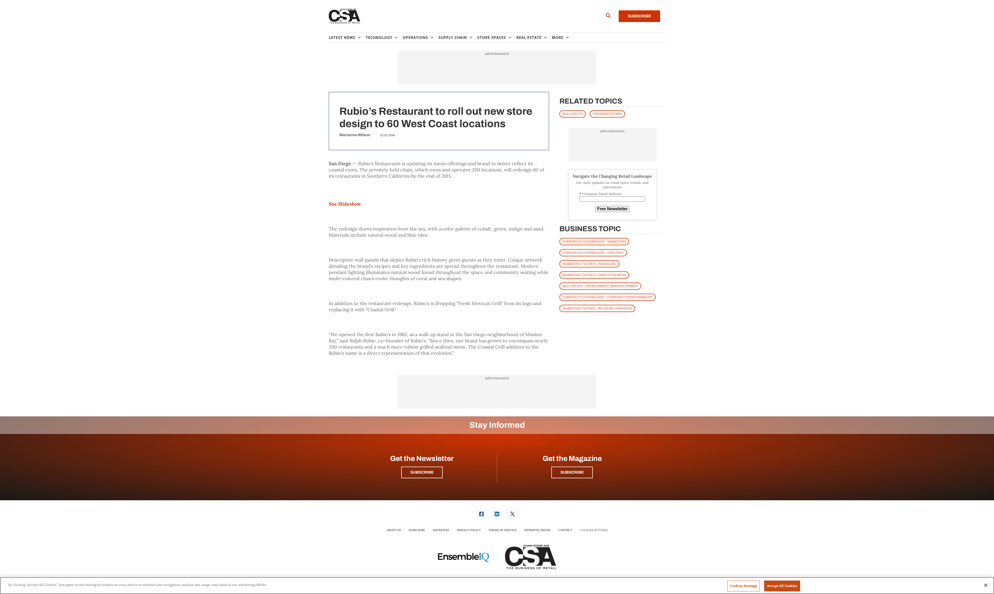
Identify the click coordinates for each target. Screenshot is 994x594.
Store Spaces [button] (491, 37)
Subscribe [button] (422, 472)
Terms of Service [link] (502, 530)
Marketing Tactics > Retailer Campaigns (597, 308)
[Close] (985, 585)
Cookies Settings (594, 530)
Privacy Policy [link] (469, 530)
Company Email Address (600, 194)
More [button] (558, 37)
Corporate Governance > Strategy (593, 253)
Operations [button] (415, 37)
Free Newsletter (612, 209)
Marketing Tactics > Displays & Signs (594, 275)
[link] (481, 514)
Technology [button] (379, 37)
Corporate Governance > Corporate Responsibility (607, 297)
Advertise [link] (441, 530)
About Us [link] (394, 530)
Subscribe (639, 16)
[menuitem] (347, 37)
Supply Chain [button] (452, 37)
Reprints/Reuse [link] (537, 530)
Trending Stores (607, 114)
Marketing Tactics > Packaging (589, 264)
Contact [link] (565, 530)
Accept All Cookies (782, 586)
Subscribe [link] (417, 530)
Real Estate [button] (529, 37)
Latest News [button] (342, 37)
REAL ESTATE (572, 114)
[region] (497, 585)
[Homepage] (345, 16)
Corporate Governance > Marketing (594, 241)
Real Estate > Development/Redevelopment (600, 286)
